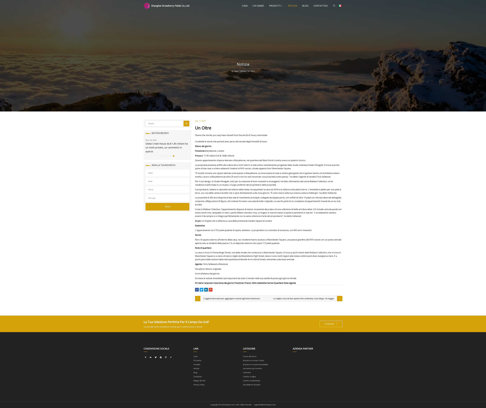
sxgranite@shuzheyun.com (265, 404)
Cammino (247, 372)
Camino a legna (249, 376)
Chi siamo (258, 5)
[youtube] (161, 357)
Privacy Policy (199, 384)
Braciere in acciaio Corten (253, 360)
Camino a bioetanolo (251, 380)
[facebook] (145, 357)
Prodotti (275, 5)
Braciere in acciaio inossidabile (255, 364)
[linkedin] (151, 357)
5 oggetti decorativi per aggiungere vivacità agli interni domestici (231, 298)
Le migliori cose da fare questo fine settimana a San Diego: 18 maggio (303, 298)
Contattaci (320, 5)
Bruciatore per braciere (252, 368)
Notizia (292, 5)
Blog (305, 5)
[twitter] (156, 357)
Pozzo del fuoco (249, 356)
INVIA (167, 206)
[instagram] (166, 357)
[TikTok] (171, 357)
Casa (245, 5)
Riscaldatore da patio (251, 384)
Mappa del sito (199, 380)
